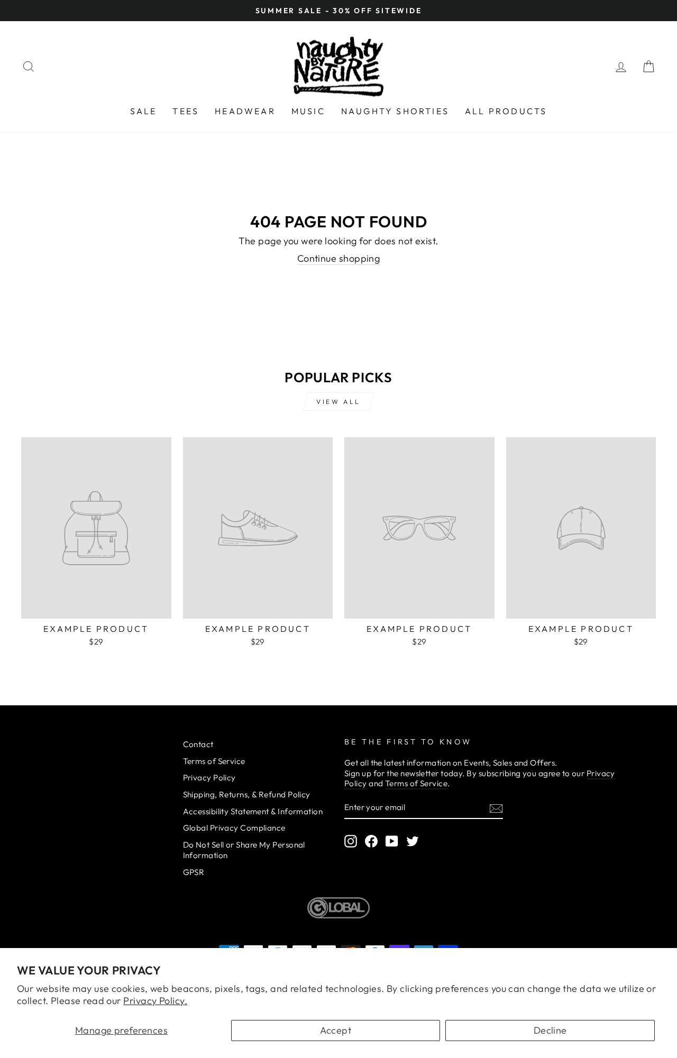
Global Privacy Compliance (234, 828)
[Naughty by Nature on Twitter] (412, 841)
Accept (335, 1030)
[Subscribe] (496, 808)
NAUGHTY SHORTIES (395, 111)
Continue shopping (338, 258)
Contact (198, 744)
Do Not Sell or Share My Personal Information (244, 850)
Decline (550, 1030)
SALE (143, 111)
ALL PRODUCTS (506, 111)
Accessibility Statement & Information (253, 811)
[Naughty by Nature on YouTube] (392, 841)
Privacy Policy (209, 777)
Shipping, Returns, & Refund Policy (246, 794)
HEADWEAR (245, 111)
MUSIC (308, 111)
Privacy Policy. (155, 1001)
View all (338, 402)
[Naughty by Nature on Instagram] (350, 841)
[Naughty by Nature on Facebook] (371, 841)
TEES (185, 111)
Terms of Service (214, 761)
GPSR (194, 872)
